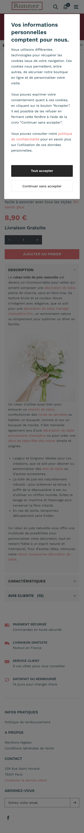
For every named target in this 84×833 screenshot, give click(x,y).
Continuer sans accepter (42, 186)
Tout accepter (42, 171)
